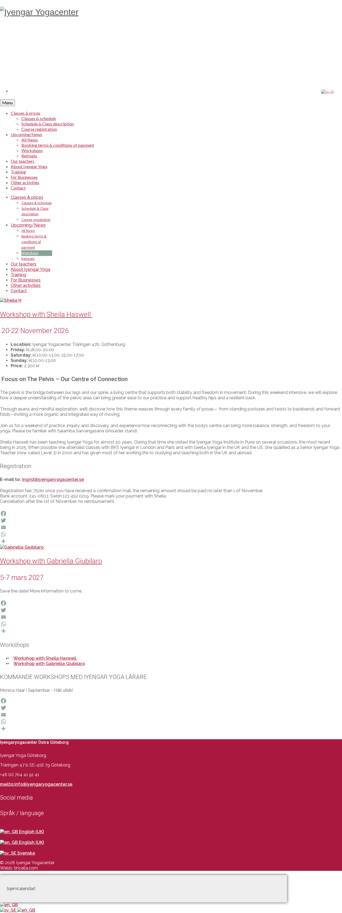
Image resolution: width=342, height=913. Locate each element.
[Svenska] (8, 910)
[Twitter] (171, 520)
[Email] (171, 527)
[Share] (171, 541)
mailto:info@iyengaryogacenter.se (36, 784)
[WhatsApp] (171, 534)
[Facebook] (171, 513)
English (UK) (31, 831)
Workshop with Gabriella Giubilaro (49, 663)
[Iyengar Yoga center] (171, 33)
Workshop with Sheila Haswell (45, 658)
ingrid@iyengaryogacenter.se (53, 479)
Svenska (25, 853)
